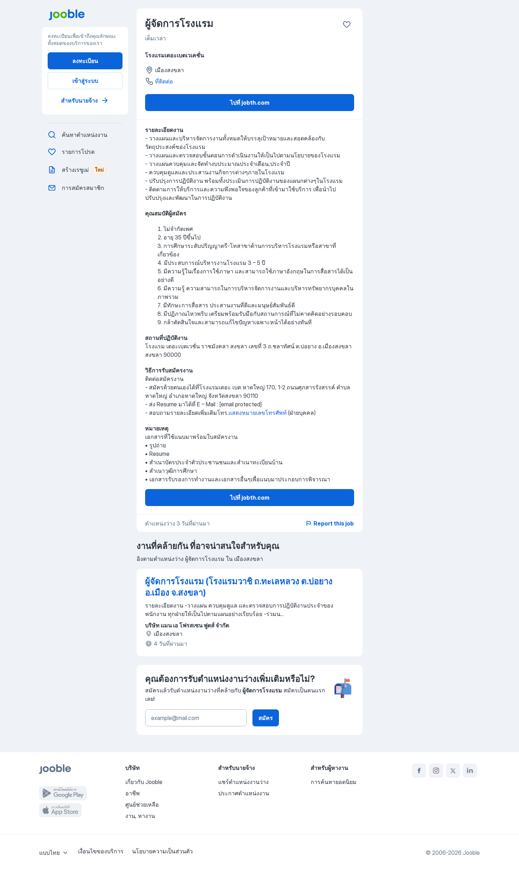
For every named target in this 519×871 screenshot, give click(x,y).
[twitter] (453, 770)
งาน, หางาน (140, 815)
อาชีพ (132, 793)
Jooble (471, 852)
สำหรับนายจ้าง (79, 100)
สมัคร (265, 717)
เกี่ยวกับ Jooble (143, 781)
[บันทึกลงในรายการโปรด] (346, 24)
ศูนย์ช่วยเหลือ (142, 804)
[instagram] (436, 770)
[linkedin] (470, 770)
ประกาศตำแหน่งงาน (243, 793)
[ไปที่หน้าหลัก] (88, 14)
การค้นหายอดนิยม (334, 781)
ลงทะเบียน (85, 60)
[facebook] (419, 770)
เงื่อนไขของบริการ (101, 851)
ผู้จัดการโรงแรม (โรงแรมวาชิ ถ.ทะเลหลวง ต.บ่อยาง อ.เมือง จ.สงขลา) (239, 587)
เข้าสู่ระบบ (85, 80)
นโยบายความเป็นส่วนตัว (162, 851)
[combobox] (54, 853)
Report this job (334, 523)
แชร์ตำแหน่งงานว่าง (243, 781)
